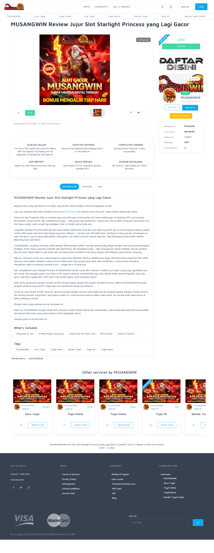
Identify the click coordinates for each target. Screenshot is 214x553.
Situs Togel (39, 16)
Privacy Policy (69, 479)
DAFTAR (181, 46)
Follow (172, 107)
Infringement (68, 483)
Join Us (133, 516)
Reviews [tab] (87, 186)
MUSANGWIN (14, 16)
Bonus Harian (106, 333)
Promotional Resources (124, 483)
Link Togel (89, 16)
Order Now (37, 425)
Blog (114, 498)
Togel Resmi (114, 16)
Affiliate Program (120, 474)
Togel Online (65, 16)
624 (30, 113)
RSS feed (116, 488)
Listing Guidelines (71, 488)
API (113, 493)
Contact (190, 107)
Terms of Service (70, 474)
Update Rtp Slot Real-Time (82, 333)
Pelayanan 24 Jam (25, 333)
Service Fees (68, 493)
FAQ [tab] (100, 186)
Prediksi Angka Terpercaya (51, 333)
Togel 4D (165, 16)
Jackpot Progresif (125, 333)
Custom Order (181, 116)
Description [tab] (69, 186)
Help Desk (25, 474)
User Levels (117, 479)
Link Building (36, 358)
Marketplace (18, 358)
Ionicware (165, 474)
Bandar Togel (140, 16)
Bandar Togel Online (195, 16)
